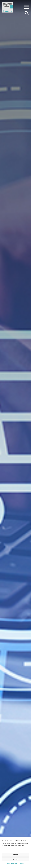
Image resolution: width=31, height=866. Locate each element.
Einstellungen (15, 859)
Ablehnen (15, 854)
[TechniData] (7, 7)
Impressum (21, 863)
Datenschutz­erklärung (12, 863)
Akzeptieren (15, 850)
